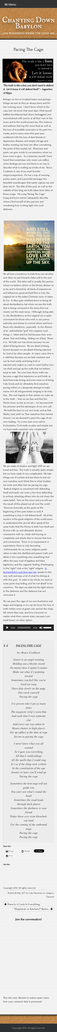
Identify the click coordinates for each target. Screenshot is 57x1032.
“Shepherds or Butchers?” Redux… (32, 909)
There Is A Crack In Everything (23, 904)
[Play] (7, 627)
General (50, 897)
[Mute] (40, 627)
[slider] (47, 627)
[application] (28, 628)
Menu (12, 4)
